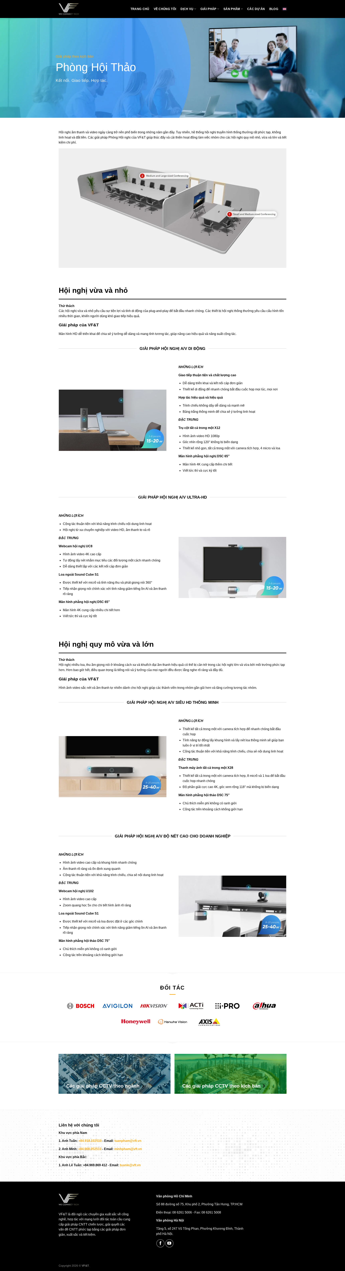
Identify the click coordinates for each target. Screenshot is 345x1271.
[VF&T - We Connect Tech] (69, 9)
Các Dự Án (256, 9)
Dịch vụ (186, 9)
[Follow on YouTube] (169, 1243)
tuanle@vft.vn (130, 1165)
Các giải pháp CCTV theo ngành (103, 1086)
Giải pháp (208, 9)
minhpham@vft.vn (128, 1149)
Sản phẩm (231, 9)
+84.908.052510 (89, 1149)
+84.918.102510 (90, 1140)
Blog (273, 9)
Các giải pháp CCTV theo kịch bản (221, 1086)
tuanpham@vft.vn (127, 1140)
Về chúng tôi (165, 9)
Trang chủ (140, 9)
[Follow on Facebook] (160, 1243)
